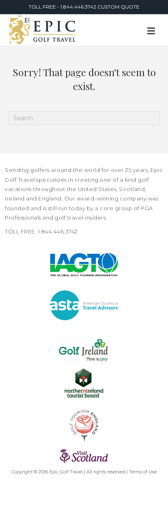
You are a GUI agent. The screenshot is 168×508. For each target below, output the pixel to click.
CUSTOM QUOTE (118, 7)
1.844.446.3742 (78, 7)
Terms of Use (143, 472)
